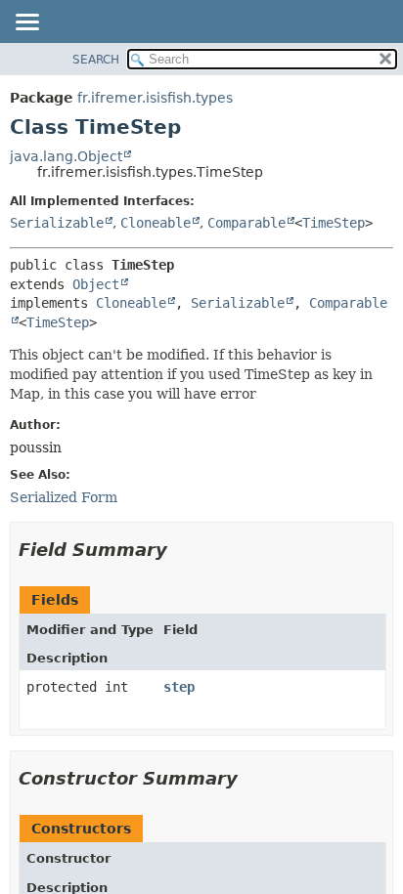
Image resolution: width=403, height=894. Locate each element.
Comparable (246, 223)
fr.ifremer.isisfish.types (155, 98)
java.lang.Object (66, 156)
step (179, 687)
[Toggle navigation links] (26, 23)
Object (95, 284)
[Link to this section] (181, 549)
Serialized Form (63, 497)
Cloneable (155, 223)
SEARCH (95, 59)
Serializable (57, 223)
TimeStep (333, 223)
